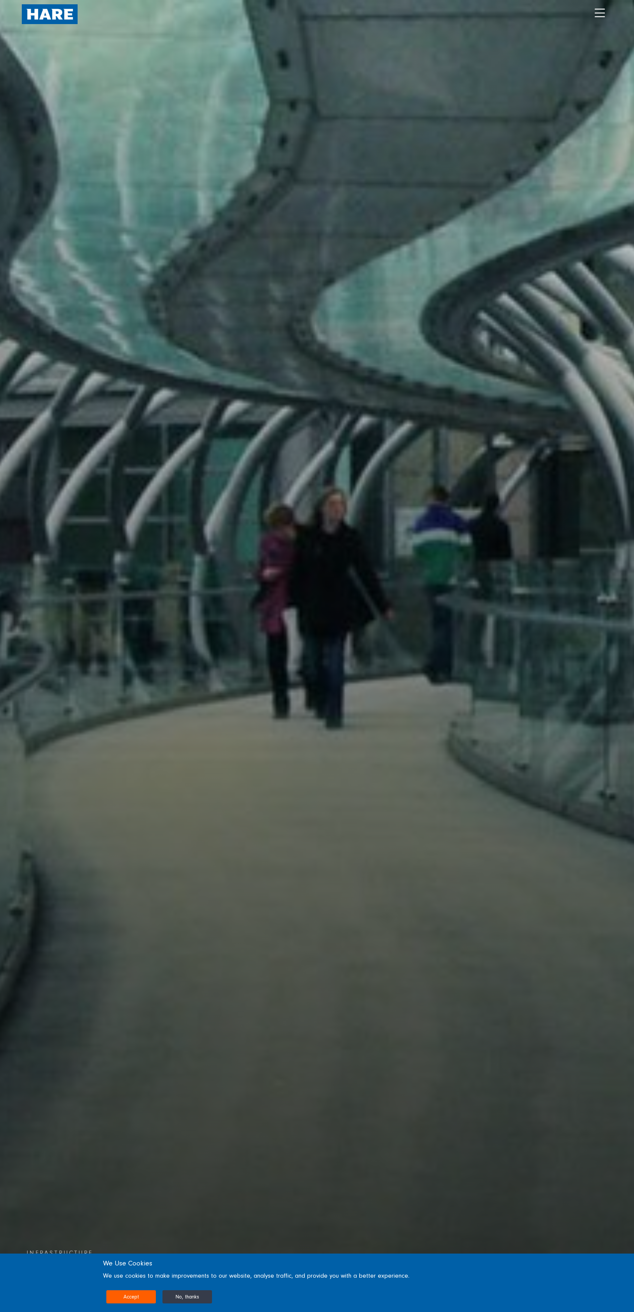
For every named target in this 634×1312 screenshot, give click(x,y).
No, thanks (187, 1297)
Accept (131, 1297)
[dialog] (317, 1283)
